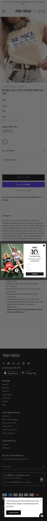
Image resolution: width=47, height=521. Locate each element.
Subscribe (34, 274)
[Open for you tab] (42, 516)
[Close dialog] (44, 245)
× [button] (41, 499)
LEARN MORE (13, 512)
